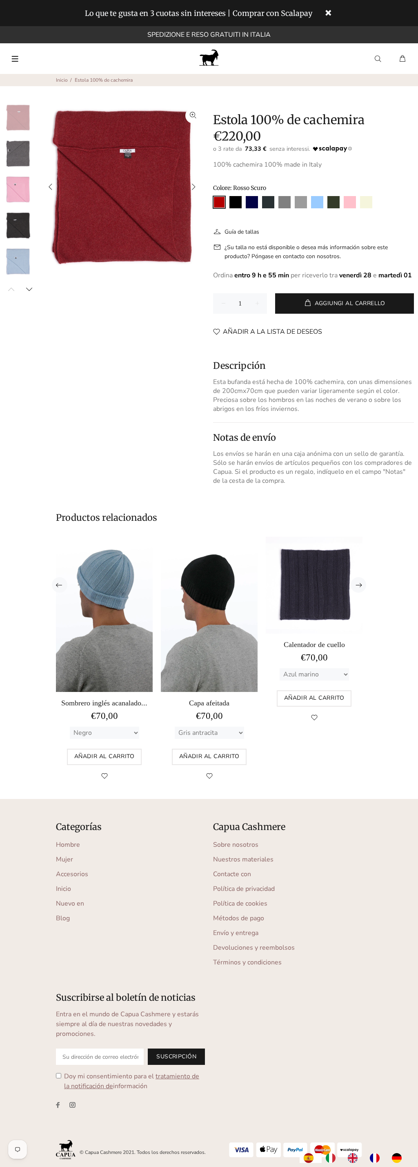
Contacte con (232, 874)
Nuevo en (70, 903)
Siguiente (193, 186)
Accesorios (72, 874)
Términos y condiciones (247, 962)
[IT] (333, 1158)
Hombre (68, 844)
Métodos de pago (238, 918)
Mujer (64, 859)
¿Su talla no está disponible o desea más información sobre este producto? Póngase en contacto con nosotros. (306, 251)
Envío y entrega (235, 932)
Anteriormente (50, 186)
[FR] (377, 1158)
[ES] (311, 1158)
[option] (333, 1158)
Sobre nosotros (235, 844)
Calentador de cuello (314, 644)
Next (29, 289)
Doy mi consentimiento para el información (131, 1081)
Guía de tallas (242, 232)
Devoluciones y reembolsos (254, 947)
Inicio (62, 80)
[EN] (355, 1158)
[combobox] (311, 1158)
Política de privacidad (244, 888)
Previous (59, 585)
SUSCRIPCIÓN (176, 1056)
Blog (63, 918)
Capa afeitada (209, 703)
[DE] (399, 1158)
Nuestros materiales (243, 859)
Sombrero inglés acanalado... (104, 703)
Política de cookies (240, 903)
